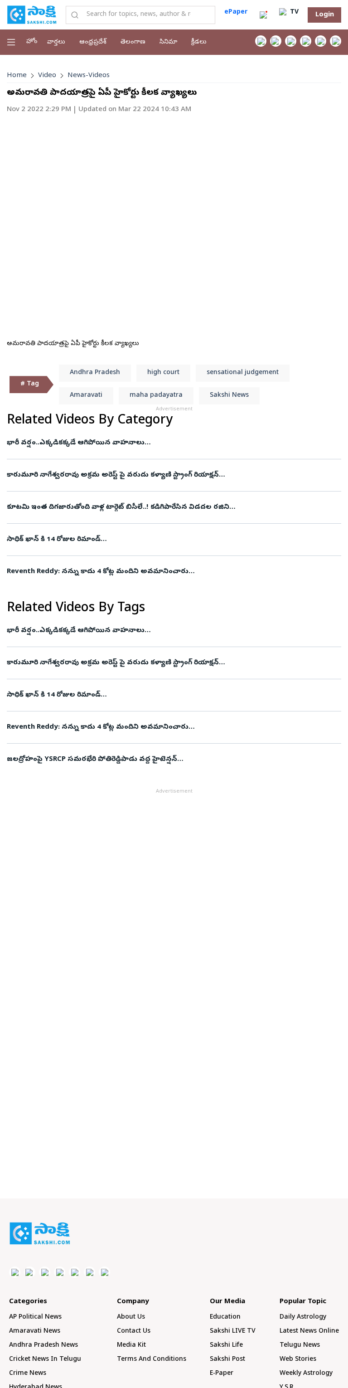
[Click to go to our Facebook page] (260, 41)
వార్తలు (56, 42)
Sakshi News (229, 395)
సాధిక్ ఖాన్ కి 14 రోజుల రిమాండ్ (54, 539)
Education (225, 1317)
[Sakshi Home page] (32, 14)
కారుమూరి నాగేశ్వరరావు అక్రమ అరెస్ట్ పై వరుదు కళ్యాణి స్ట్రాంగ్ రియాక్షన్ (113, 475)
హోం (32, 42)
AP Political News (35, 1317)
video (47, 75)
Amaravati (86, 395)
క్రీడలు (199, 42)
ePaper (235, 12)
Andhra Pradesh (95, 373)
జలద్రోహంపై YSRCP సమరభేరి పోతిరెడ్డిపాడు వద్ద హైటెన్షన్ (92, 759)
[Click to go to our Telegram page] (89, 1272)
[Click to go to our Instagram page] (305, 41)
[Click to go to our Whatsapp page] (275, 41)
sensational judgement (243, 373)
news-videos (89, 75)
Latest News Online (309, 1331)
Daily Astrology (303, 1317)
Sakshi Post (227, 1359)
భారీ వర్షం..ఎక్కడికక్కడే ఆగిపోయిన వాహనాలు (76, 443)
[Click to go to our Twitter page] (290, 41)
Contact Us (133, 1331)
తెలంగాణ (133, 42)
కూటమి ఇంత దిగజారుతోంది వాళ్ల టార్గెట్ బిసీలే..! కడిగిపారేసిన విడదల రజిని (118, 507)
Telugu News (300, 1345)
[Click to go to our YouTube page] (320, 41)
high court (163, 373)
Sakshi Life (226, 1345)
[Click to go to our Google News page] (335, 41)
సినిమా (168, 42)
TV (293, 12)
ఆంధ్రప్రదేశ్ (92, 42)
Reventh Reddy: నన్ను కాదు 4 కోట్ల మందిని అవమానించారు (97, 571)
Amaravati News (34, 1331)
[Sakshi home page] (39, 1233)
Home (17, 75)
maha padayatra (156, 395)
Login (324, 14)
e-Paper (221, 1373)
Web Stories (298, 1359)
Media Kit (131, 1345)
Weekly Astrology (306, 1373)
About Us (131, 1317)
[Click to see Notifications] (263, 15)
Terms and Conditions (151, 1359)
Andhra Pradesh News (43, 1345)
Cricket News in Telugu (45, 1359)
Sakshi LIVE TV (233, 1331)
